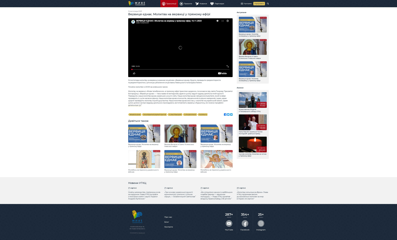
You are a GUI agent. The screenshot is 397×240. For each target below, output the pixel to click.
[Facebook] (225, 114)
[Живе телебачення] (136, 3)
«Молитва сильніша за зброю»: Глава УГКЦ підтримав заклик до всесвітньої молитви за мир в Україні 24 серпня (252, 195)
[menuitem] (169, 3)
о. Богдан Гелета (190, 114)
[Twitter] (228, 114)
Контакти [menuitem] (168, 227)
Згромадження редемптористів (154, 114)
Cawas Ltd (141, 233)
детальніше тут (134, 105)
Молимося (203, 114)
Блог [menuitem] (166, 222)
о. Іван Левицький (175, 114)
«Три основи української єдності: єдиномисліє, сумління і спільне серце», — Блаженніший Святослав (179, 194)
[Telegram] (231, 114)
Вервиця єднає (135, 114)
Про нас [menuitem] (168, 217)
